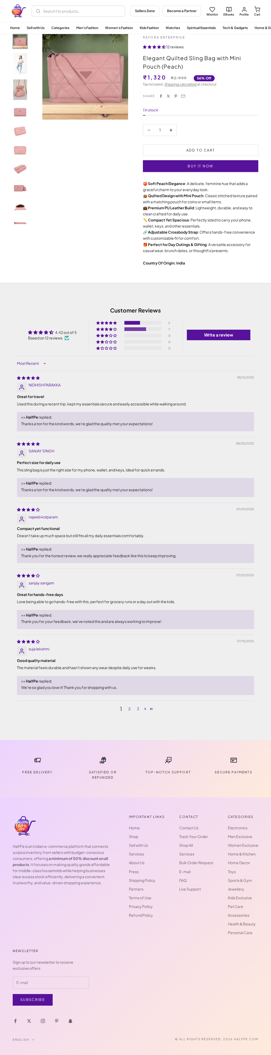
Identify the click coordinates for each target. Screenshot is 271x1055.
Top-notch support (168, 772)
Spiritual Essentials (201, 28)
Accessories (238, 915)
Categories (60, 28)
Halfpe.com (246, 1039)
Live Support (190, 889)
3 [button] (138, 708)
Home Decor (239, 862)
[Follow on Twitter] (29, 1021)
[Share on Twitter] (168, 96)
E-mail (185, 871)
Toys (232, 871)
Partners (136, 889)
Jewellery (236, 889)
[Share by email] (183, 96)
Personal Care (240, 932)
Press (134, 871)
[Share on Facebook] (161, 96)
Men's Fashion (87, 28)
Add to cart (200, 150)
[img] (28, 377)
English (21, 1039)
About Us (136, 862)
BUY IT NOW (200, 166)
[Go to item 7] (20, 169)
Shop (133, 836)
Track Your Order (193, 836)
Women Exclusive (243, 845)
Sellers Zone (145, 11)
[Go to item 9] (20, 207)
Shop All (186, 845)
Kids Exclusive (240, 897)
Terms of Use (140, 897)
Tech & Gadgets (235, 28)
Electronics (237, 827)
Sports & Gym (240, 880)
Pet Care (235, 906)
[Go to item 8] (20, 188)
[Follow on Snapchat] (70, 1021)
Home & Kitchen (242, 853)
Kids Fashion (149, 28)
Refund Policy (141, 915)
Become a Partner (182, 11)
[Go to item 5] (20, 131)
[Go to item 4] (20, 112)
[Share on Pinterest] (176, 96)
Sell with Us (35, 28)
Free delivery (37, 772)
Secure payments (233, 772)
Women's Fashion (119, 28)
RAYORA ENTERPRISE (164, 37)
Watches (173, 28)
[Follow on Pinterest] (56, 1021)
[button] (154, 46)
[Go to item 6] (20, 150)
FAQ (183, 880)
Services (136, 853)
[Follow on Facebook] (15, 1021)
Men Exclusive (240, 836)
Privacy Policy (141, 906)
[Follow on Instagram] (43, 1021)
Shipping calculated (180, 84)
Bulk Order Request (196, 862)
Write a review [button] (218, 335)
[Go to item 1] (20, 41)
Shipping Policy (142, 880)
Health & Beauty (242, 923)
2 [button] (129, 708)
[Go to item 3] (20, 90)
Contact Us (188, 827)
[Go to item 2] (20, 64)
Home (15, 28)
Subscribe (32, 999)
